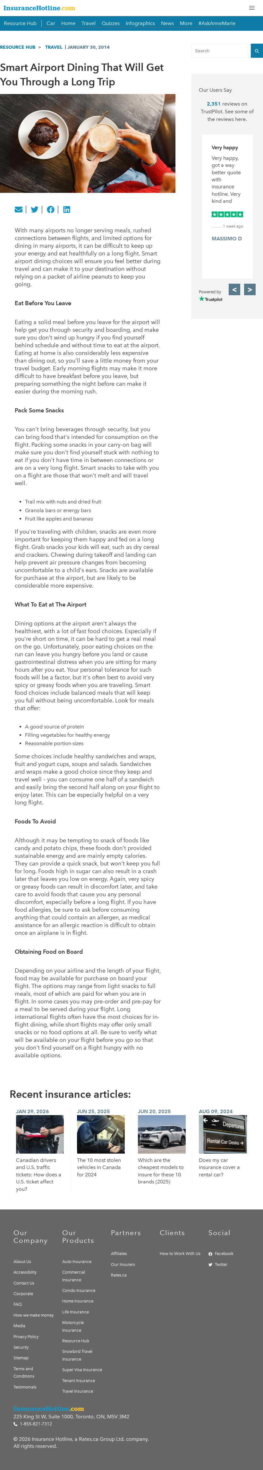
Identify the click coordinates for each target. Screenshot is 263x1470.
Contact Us (23, 1283)
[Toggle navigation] (252, 8)
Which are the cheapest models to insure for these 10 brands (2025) (161, 1171)
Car (51, 23)
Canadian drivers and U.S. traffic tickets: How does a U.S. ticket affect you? (38, 1174)
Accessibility (25, 1272)
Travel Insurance (77, 1391)
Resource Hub (20, 23)
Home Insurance (77, 1301)
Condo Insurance (78, 1290)
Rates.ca (119, 1275)
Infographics (140, 23)
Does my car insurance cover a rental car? (219, 1167)
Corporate (23, 1293)
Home (68, 23)
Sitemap (21, 1357)
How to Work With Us (180, 1253)
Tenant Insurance (78, 1380)
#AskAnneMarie (217, 23)
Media (19, 1325)
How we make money (33, 1315)
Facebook (224, 1253)
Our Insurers (123, 1264)
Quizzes (111, 23)
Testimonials (25, 1387)
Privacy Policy (25, 1336)
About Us (22, 1261)
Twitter (221, 1264)
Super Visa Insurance (82, 1369)
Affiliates (119, 1253)
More (186, 23)
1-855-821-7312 (35, 1424)
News (167, 23)
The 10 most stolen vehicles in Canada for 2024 (99, 1167)
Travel (88, 23)
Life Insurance (75, 1312)
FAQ (17, 1304)
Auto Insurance (76, 1261)
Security (21, 1347)
